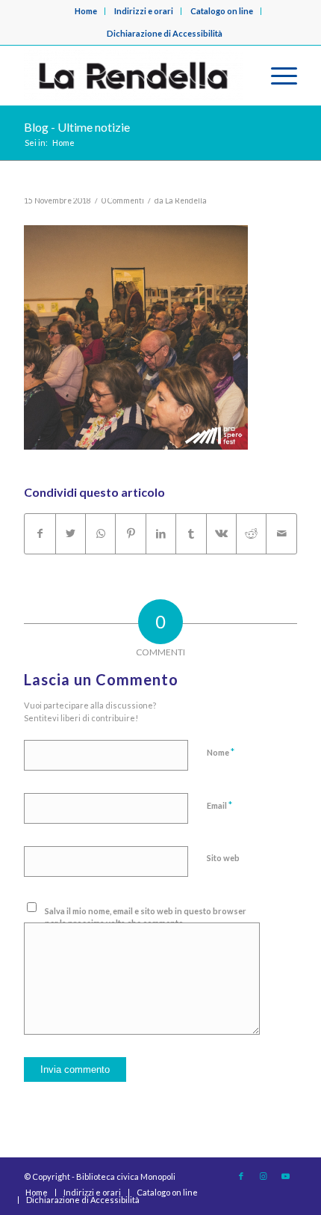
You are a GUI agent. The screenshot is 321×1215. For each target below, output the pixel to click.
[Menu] (276, 75)
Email (219, 805)
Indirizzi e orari (143, 11)
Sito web (223, 858)
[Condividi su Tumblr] (190, 533)
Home (86, 11)
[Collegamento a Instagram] (263, 1176)
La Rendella (186, 200)
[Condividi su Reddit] (251, 533)
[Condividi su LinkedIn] (160, 533)
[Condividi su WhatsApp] (100, 533)
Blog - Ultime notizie (77, 127)
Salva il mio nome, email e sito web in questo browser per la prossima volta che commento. (145, 917)
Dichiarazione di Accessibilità (164, 33)
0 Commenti (123, 200)
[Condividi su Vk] (221, 533)
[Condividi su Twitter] (70, 533)
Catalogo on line (221, 11)
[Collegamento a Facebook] (241, 1176)
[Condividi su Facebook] (39, 533)
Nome (220, 752)
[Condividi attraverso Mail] (281, 533)
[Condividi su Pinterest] (130, 533)
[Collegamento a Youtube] (286, 1176)
